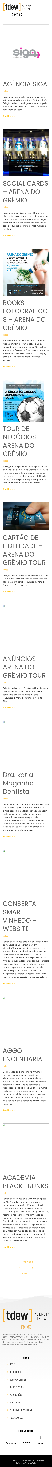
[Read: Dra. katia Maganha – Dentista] (26, 744)
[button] (46, 7)
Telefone (26, 1442)
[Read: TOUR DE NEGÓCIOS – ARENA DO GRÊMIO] (23, 400)
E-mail (41, 1443)
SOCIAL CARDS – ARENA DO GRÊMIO (25, 192)
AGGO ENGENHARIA (22, 1055)
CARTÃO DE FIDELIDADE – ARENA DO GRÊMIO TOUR (24, 550)
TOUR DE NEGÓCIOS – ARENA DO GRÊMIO (22, 441)
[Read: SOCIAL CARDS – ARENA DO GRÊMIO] (26, 152)
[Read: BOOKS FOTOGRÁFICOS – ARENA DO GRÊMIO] (26, 272)
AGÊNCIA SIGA (25, 84)
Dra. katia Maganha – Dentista (21, 783)
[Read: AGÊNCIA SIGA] (26, 53)
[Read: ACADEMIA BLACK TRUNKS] (26, 1146)
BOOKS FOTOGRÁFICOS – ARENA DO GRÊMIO (25, 315)
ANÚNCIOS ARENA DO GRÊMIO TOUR (24, 667)
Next (26, 1273)
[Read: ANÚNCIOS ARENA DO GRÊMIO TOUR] (26, 628)
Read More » (9, 116)
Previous (26, 1261)
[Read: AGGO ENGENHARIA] (26, 1019)
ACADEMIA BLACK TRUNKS (25, 1181)
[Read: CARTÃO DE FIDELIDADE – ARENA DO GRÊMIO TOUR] (26, 516)
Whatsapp (11, 1442)
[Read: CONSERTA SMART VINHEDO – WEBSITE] (26, 873)
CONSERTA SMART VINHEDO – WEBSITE (20, 916)
